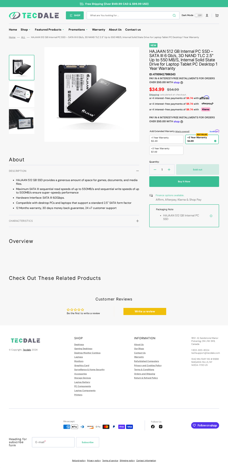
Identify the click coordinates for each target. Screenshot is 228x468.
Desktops (79, 344)
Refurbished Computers (146, 361)
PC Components (82, 386)
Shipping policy (127, 460)
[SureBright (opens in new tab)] (214, 131)
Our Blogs (139, 348)
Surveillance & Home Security (89, 369)
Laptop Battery (82, 382)
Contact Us (140, 352)
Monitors (78, 361)
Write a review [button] (145, 311)
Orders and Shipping (144, 373)
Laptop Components (84, 390)
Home (12, 37)
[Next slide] (27, 94)
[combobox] (133, 15)
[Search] (175, 15)
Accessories (80, 373)
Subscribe (88, 442)
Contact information (146, 460)
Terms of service (110, 460)
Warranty (139, 357)
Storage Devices (82, 377)
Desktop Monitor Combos (87, 352)
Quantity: (154, 161)
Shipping (154, 94)
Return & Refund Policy (146, 377)
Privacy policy (94, 460)
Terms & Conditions (144, 369)
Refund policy (79, 460)
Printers (78, 394)
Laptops (78, 357)
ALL (23, 37)
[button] (207, 15)
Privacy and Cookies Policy (148, 365)
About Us (139, 344)
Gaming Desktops (83, 348)
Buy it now (184, 181)
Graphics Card (81, 365)
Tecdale (27, 349)
